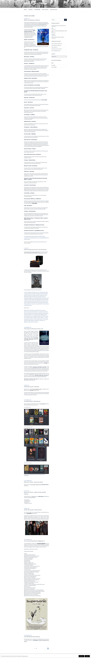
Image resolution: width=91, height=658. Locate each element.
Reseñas (25, 9)
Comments (54, 67)
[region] (45, 656)
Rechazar (81, 656)
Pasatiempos (30, 9)
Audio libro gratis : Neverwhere (33, 510)
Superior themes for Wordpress (56, 60)
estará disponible (37, 389)
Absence (56, 47)
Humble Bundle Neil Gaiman (32, 636)
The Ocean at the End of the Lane (33, 328)
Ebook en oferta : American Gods (33, 482)
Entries (53, 65)
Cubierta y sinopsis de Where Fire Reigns (58, 37)
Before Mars (35, 203)
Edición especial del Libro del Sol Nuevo (35, 249)
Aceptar (87, 656)
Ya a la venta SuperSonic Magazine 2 (34, 541)
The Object (53, 34)
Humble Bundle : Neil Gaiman (32, 401)
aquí (30, 546)
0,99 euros (34, 496)
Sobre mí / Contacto (45, 9)
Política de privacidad (53, 9)
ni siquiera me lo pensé (42, 23)
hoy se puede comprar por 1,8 (35, 484)
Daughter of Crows (57, 50)
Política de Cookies (25, 656)
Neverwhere (29, 513)
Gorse (52, 28)
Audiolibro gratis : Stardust (31, 386)
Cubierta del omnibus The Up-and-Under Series (59, 25)
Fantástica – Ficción (35, 3)
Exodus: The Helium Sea (58, 43)
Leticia (53, 43)
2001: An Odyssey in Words (32, 20)
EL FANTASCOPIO (37, 9)
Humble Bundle (43, 403)
